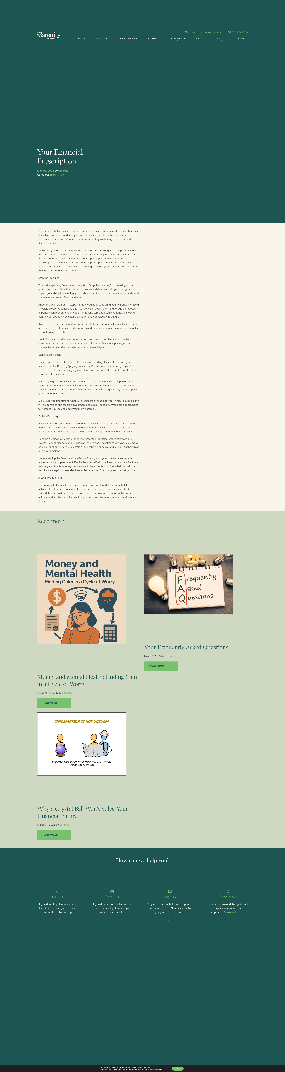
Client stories (128, 38)
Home (81, 38)
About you (102, 38)
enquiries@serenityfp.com (204, 32)
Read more (50, 703)
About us (221, 38)
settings (160, 1070)
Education (57, 174)
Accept (177, 1068)
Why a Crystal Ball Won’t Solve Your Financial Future (82, 812)
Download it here (234, 912)
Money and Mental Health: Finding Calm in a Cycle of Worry (88, 680)
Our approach (177, 38)
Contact (242, 38)
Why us (200, 38)
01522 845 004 (239, 32)
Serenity (63, 170)
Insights (152, 38)
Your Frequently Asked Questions (186, 647)
